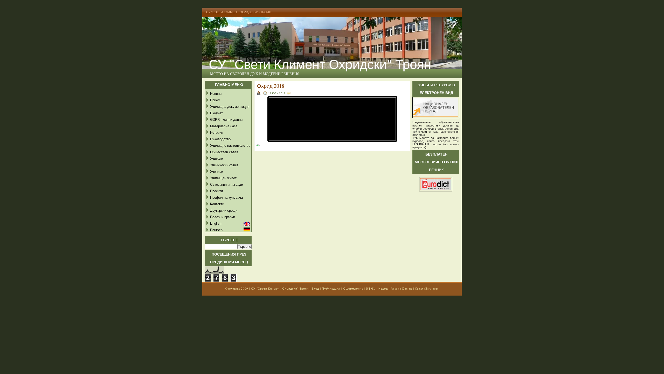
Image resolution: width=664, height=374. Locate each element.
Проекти (216, 191)
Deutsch (216, 230)
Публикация (331, 288)
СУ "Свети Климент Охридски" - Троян (238, 12)
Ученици (216, 171)
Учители (216, 159)
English (215, 223)
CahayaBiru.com (427, 288)
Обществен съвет (224, 152)
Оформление (353, 288)
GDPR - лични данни (226, 120)
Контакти (217, 204)
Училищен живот (223, 178)
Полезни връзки (222, 217)
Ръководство (220, 139)
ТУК (415, 137)
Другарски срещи (223, 210)
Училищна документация (229, 107)
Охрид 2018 (270, 85)
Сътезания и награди (226, 184)
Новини (216, 94)
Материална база (223, 126)
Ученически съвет (224, 165)
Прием (215, 100)
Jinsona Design (401, 288)
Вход (315, 288)
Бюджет (216, 113)
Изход (383, 288)
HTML (371, 288)
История (216, 133)
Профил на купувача (226, 197)
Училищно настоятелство (230, 146)
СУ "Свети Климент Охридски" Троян (320, 63)
